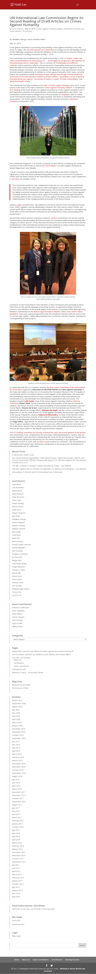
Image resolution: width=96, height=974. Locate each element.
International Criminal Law (74, 29)
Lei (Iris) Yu (16, 595)
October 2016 (18, 827)
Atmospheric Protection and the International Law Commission (37, 472)
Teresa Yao (16, 592)
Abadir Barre (17, 490)
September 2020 (19, 703)
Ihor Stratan (17, 585)
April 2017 (16, 814)
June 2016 (16, 833)
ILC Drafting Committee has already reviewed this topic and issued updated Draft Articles (49, 432)
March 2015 (17, 874)
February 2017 (18, 820)
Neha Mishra (17, 614)
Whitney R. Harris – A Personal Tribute (27, 672)
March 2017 (17, 817)
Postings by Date (19, 669)
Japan (19, 205)
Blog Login (16, 936)
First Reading (15, 90)
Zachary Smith (17, 582)
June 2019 (16, 744)
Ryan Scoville (17, 623)
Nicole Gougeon (18, 522)
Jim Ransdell (17, 557)
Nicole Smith (17, 579)
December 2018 (18, 763)
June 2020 (16, 713)
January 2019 (17, 760)
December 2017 (18, 792)
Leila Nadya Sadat (19, 563)
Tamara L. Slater (18, 570)
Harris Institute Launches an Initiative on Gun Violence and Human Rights (41, 654)
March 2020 (17, 722)
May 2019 (16, 748)
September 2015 (19, 862)
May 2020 (16, 716)
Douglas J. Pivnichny (20, 554)
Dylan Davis (16, 509)
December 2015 (18, 852)
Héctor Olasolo (18, 617)
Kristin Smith (17, 576)
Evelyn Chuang (18, 503)
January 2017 (17, 824)
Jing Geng (16, 516)
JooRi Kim (16, 538)
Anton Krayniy (17, 541)
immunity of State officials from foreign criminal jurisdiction (58, 74)
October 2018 (18, 770)
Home (16, 960)
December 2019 (18, 729)
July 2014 (15, 887)
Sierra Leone (44, 441)
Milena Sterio (17, 626)
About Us (17, 660)
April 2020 (16, 719)
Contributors (19, 663)
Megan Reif (16, 560)
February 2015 (18, 877)
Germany (15, 179)
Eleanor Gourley (18, 525)
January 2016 (17, 849)
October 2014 (18, 884)
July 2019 (15, 741)
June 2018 (16, 782)
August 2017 (17, 805)
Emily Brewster (18, 497)
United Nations (15, 31)
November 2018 (18, 767)
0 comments (27, 31)
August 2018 (17, 776)
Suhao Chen (16, 500)
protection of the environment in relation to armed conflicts (34, 76)
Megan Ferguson (19, 513)
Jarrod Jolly (16, 532)
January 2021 (17, 700)
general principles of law (20, 81)
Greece (54, 218)
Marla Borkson (18, 494)
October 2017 (18, 798)
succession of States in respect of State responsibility (56, 79)
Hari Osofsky (17, 551)
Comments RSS (18, 924)
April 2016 (16, 839)
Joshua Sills (16, 573)
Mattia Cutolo (17, 506)
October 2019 (18, 735)
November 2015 (18, 855)
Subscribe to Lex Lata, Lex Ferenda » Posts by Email (33, 909)
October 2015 (18, 858)
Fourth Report (51, 165)
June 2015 (16, 868)
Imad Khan (16, 535)
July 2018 (15, 779)
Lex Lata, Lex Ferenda (21, 657)
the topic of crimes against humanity (55, 85)
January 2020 (17, 725)
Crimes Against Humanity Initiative (50, 29)
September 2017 (19, 801)
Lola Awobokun (18, 487)
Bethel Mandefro (19, 547)
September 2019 (19, 738)
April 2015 (16, 871)
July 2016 (15, 830)
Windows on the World (21, 685)
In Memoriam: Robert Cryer (23, 455)
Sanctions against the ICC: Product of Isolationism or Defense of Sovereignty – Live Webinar (49, 469)
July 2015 (15, 865)
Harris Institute (17, 29)
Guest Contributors (21, 666)
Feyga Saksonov (18, 566)
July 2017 (15, 808)
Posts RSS (16, 920)
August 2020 (17, 706)
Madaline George (19, 519)
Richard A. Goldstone (20, 607)
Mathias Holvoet (18, 528)
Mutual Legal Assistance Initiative (47, 311)
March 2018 (17, 789)
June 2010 (16, 893)
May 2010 (16, 896)
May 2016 (16, 836)
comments (65, 94)
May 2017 (16, 811)
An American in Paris (20, 688)
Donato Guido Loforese (21, 544)
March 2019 (17, 754)
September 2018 (19, 773)
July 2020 (15, 710)
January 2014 (17, 890)
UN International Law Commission (40, 50)
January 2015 (17, 881)
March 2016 (17, 843)
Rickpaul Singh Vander (20, 589)
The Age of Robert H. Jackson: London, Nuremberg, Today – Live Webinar (41, 465)
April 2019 (16, 751)
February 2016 (18, 846)
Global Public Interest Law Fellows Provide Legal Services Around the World (42, 651)
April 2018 (16, 786)
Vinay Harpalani (18, 610)
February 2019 (18, 757)
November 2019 (18, 732)
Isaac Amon (16, 484)
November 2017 (18, 795)
